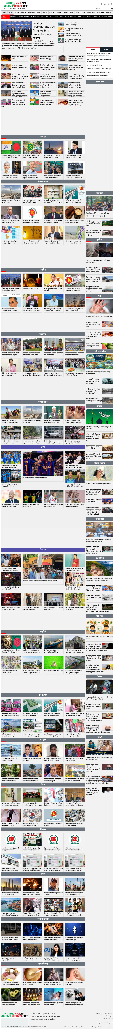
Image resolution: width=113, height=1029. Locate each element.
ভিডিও (99, 736)
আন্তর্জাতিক (31, 13)
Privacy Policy (91, 1027)
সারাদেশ (58, 13)
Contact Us (101, 1027)
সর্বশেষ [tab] (93, 50)
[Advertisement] (63, 6)
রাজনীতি (23, 13)
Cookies (109, 1027)
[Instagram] (111, 5)
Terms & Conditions (78, 1027)
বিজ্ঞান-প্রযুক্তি (91, 13)
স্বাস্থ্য (100, 295)
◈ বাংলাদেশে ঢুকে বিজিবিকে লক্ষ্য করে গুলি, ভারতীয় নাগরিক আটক (58, 17)
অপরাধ (66, 13)
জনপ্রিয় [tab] (106, 50)
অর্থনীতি (52, 13)
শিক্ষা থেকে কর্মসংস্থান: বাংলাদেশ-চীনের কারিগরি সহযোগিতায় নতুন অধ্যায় (45, 31)
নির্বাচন (77, 13)
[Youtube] (104, 5)
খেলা (38, 13)
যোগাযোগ (43, 694)
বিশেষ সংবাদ (43, 181)
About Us (67, 1027)
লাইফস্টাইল (100, 13)
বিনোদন (45, 13)
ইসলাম (99, 406)
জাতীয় (17, 13)
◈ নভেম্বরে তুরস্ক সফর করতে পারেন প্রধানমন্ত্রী (30, 17)
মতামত (43, 136)
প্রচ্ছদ (4, 13)
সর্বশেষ (10, 13)
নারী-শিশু (99, 616)
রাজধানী (99, 193)
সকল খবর (100, 81)
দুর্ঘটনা (99, 239)
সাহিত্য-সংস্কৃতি (99, 463)
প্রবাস (83, 13)
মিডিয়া (99, 676)
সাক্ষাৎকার (100, 518)
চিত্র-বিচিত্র (100, 557)
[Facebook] (101, 5)
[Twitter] (108, 5)
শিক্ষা (71, 13)
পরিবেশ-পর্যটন (100, 351)
